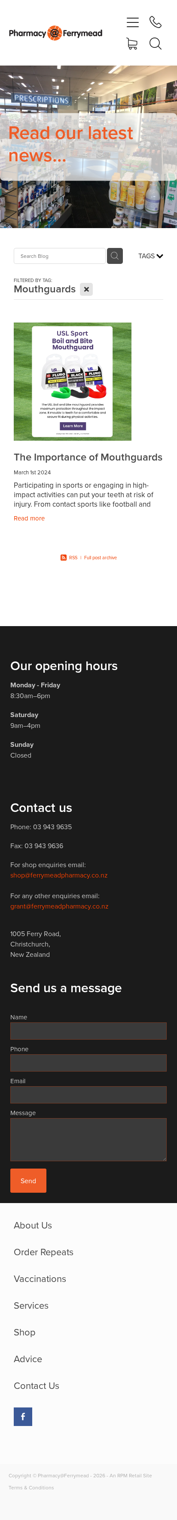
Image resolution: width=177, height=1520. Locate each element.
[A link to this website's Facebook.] (23, 1416)
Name (18, 1017)
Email (17, 1081)
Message (23, 1112)
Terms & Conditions (31, 1487)
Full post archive (100, 557)
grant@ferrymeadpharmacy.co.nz (59, 906)
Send (28, 1180)
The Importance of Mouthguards (88, 456)
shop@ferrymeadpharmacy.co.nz (59, 875)
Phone (19, 1049)
